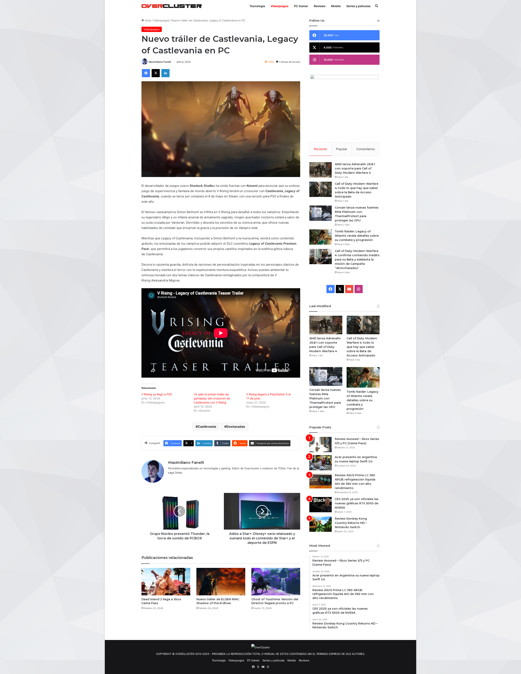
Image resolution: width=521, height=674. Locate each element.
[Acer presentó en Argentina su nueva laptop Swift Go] (320, 462)
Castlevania (207, 426)
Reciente (320, 149)
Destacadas (235, 426)
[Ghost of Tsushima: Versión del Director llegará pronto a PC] (275, 581)
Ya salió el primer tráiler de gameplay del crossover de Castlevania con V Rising (212, 398)
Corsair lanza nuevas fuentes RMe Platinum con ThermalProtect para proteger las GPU (325, 398)
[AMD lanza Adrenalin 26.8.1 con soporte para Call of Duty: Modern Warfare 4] (320, 169)
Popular (341, 149)
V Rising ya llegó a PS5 (156, 394)
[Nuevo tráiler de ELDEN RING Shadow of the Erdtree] (220, 581)
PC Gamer (301, 6)
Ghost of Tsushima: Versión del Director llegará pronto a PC (274, 601)
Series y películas (358, 6)
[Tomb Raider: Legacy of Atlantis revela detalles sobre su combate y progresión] (320, 237)
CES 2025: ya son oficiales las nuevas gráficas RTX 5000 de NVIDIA (357, 503)
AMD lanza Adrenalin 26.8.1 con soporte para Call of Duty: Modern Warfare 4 (355, 168)
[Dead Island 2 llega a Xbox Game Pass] (165, 581)
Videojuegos (279, 6)
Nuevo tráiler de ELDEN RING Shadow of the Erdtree (217, 601)
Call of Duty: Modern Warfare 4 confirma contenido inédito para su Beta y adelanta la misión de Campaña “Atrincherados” (357, 259)
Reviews (319, 6)
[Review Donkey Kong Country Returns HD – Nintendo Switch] (320, 524)
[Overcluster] (171, 6)
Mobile (336, 6)
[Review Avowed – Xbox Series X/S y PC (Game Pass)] (320, 444)
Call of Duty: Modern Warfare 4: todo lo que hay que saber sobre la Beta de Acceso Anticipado (362, 346)
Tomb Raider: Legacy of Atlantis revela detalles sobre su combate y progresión (357, 236)
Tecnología (257, 6)
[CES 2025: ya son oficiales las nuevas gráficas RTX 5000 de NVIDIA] (320, 504)
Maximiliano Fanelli (160, 61)
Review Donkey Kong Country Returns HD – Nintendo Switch (351, 523)
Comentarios (365, 149)
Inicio (147, 20)
